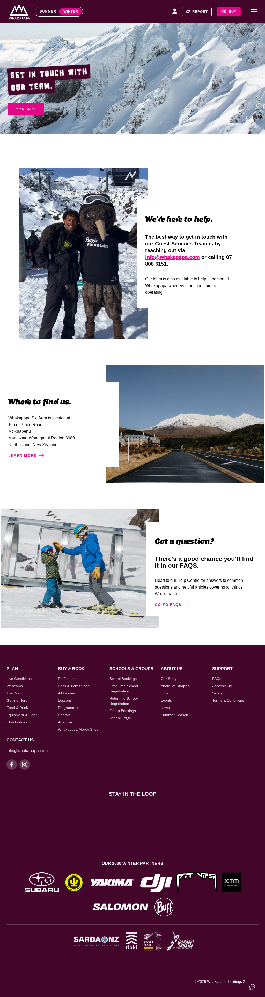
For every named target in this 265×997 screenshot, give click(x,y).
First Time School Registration (123, 688)
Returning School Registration (123, 701)
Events (166, 700)
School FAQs (120, 718)
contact (26, 109)
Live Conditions (19, 679)
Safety (217, 693)
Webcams (14, 686)
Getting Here (16, 700)
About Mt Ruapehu (176, 686)
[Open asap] (252, 986)
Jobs (164, 693)
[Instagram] (24, 764)
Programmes (68, 708)
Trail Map (14, 693)
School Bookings (123, 679)
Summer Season (174, 715)
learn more (22, 455)
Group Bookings (122, 711)
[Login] (175, 11)
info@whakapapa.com (172, 257)
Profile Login (68, 679)
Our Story (168, 679)
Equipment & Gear (21, 715)
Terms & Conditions (228, 700)
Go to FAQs (168, 604)
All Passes (66, 693)
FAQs (216, 679)
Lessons (65, 700)
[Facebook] (11, 764)
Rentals (64, 715)
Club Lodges (16, 722)
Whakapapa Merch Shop (78, 729)
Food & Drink (17, 708)
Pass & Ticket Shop (74, 686)
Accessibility (222, 686)
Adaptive (65, 722)
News (165, 708)
